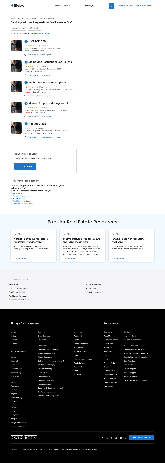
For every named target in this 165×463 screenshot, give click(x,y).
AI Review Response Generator (136, 353)
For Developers (130, 369)
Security (43, 449)
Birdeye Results (110, 378)
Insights (14, 394)
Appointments (16, 369)
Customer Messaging (46, 365)
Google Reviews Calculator (134, 349)
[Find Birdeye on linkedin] (111, 437)
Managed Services (131, 336)
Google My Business (46, 380)
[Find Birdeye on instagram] (116, 437)
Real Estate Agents (20, 198)
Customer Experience (46, 392)
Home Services (80, 351)
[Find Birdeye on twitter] (107, 437)
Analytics (14, 415)
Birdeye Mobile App (18, 426)
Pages (13, 347)
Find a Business (130, 365)
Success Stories (110, 371)
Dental (76, 340)
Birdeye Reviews (110, 375)
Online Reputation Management (51, 361)
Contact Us (108, 386)
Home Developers (93, 292)
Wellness (77, 375)
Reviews (14, 340)
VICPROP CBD (37, 41)
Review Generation (45, 357)
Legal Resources (110, 382)
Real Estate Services (21, 201)
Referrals (14, 344)
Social (13, 365)
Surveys (14, 390)
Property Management (22, 196)
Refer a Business (130, 376)
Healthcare (78, 347)
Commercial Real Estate (23, 203)
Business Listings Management (50, 388)
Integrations (15, 419)
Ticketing (14, 401)
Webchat (14, 361)
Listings (14, 336)
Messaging (15, 386)
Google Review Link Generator (136, 357)
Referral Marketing (45, 369)
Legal (76, 355)
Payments (15, 376)
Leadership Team (111, 340)
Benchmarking (16, 397)
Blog (106, 355)
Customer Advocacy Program (135, 380)
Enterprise (42, 340)
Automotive (79, 336)
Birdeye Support (130, 372)
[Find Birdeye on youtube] (121, 437)
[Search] (111, 6)
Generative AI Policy (74, 449)
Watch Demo (109, 344)
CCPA (62, 449)
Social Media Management (48, 396)
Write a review (125, 5)
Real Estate (31, 18)
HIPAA (56, 449)
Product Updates (110, 363)
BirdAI (13, 411)
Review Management (46, 353)
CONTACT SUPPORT (142, 437)
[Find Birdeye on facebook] (102, 437)
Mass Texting (16, 372)
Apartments (56, 137)
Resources (108, 351)
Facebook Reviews (45, 384)
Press (106, 359)
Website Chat (43, 372)
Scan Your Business (131, 361)
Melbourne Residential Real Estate (50, 62)
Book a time (109, 347)
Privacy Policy (33, 449)
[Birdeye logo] (18, 6)
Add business (25, 166)
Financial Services (81, 344)
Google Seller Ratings (19, 351)
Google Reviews (44, 376)
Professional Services (132, 340)
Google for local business (48, 349)
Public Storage (79, 363)
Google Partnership (18, 422)
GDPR (50, 449)
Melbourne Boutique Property (47, 82)
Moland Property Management (48, 103)
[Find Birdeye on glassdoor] (125, 437)
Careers (107, 367)
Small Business (44, 336)
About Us (107, 336)
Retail (76, 371)
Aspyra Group (37, 123)
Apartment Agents (44, 55)
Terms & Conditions (19, 449)
